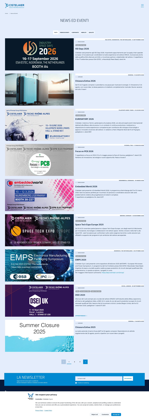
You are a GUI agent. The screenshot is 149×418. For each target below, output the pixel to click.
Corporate (75, 32)
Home (6, 13)
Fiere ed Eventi (64, 32)
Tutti (55, 32)
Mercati (83, 32)
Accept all (116, 414)
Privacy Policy (39, 410)
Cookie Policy (48, 410)
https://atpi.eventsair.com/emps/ (113, 272)
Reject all (95, 414)
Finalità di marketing (83, 383)
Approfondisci (80, 315)
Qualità (91, 32)
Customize (105, 414)
